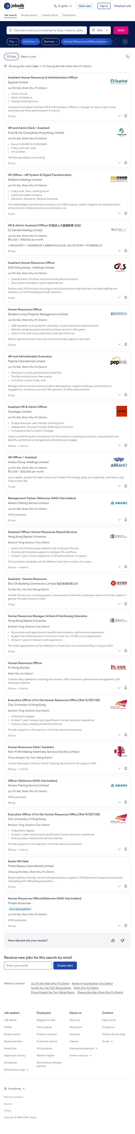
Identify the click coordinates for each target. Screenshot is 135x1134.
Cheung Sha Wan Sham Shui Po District (100, 992)
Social (105, 1041)
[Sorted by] (127, 56)
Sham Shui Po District (86, 987)
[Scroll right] (125, 41)
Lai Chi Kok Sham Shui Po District (50, 983)
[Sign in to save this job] (125, 115)
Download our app (14, 1069)
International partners (81, 1048)
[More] (119, 115)
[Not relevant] (122, 941)
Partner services (78, 1055)
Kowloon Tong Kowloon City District (92, 983)
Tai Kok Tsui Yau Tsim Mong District (51, 987)
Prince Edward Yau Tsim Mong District (53, 992)
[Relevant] (113, 941)
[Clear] (106, 30)
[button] (63, 6)
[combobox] (47, 30)
